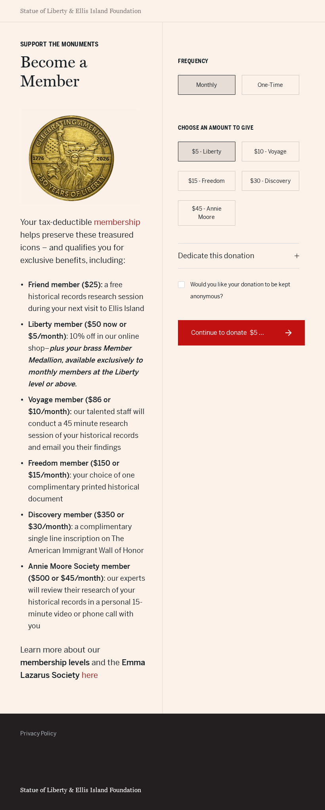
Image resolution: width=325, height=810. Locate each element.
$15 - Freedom (206, 180)
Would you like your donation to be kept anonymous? (240, 290)
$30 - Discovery (270, 180)
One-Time (270, 84)
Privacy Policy (38, 733)
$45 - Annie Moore (207, 213)
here (90, 675)
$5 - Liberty (206, 151)
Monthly (206, 84)
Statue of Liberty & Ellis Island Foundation (80, 11)
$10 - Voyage (270, 151)
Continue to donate (237, 332)
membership (117, 222)
